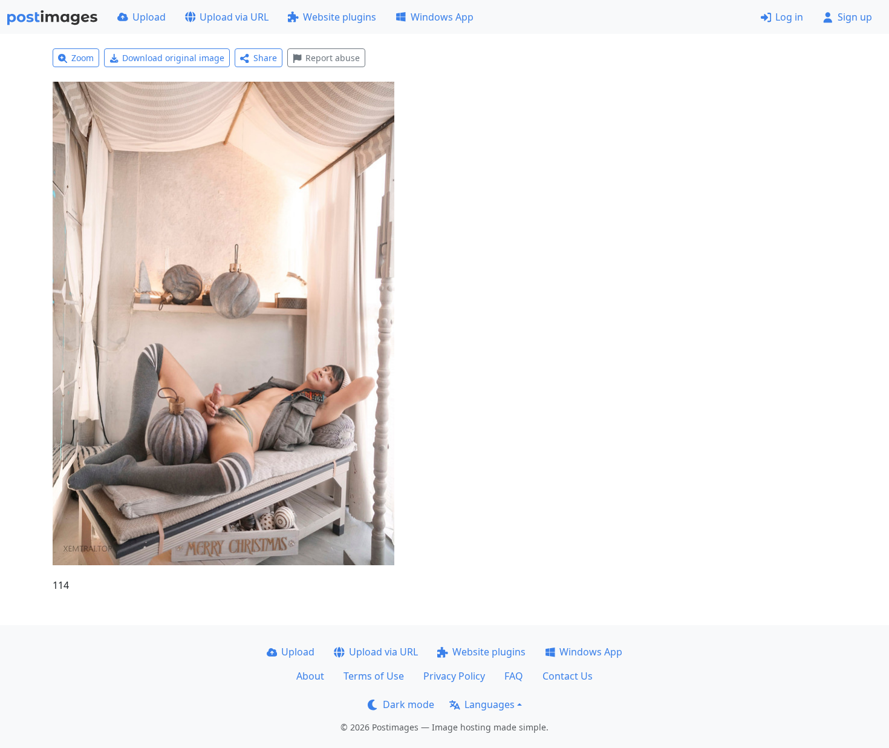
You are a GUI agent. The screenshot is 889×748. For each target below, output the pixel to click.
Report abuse (332, 58)
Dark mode (408, 704)
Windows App (442, 17)
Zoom (82, 58)
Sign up (855, 17)
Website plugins (339, 17)
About (310, 676)
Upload (149, 17)
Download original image (173, 58)
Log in (789, 17)
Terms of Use (374, 676)
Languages (489, 704)
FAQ (513, 676)
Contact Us (567, 676)
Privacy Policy (454, 676)
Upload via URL (234, 17)
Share (265, 58)
